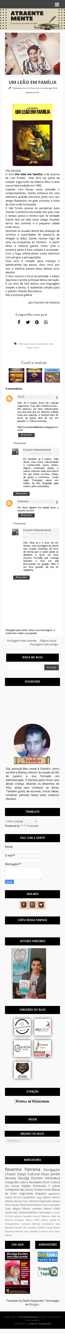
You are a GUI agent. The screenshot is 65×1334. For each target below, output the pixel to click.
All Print (9, 1216)
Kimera (56, 1201)
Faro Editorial (30, 1201)
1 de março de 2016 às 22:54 (37, 397)
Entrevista (39, 1186)
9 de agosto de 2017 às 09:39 (42, 502)
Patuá (23, 1204)
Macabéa (9, 1227)
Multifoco (33, 1212)
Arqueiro (40, 1193)
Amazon (18, 1216)
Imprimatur (45, 1201)
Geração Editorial (31, 1223)
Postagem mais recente (21, 640)
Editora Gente (48, 1219)
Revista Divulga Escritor (24, 1178)
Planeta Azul (22, 1231)
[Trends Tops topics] (48, 1275)
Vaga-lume (33, 347)
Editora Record (13, 1201)
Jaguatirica (54, 1193)
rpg (39, 1197)
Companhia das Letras (19, 1189)
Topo (56, 1328)
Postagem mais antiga (44, 644)
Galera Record (13, 1197)
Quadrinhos (29, 1197)
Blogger (34, 1304)
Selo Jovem (45, 1212)
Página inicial (48, 640)
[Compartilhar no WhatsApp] (46, 322)
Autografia (11, 1182)
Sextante (55, 1204)
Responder (26, 434)
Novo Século (12, 1204)
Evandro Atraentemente (32, 88)
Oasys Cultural (28, 1174)
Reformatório (34, 1204)
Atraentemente (29, 1316)
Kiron (46, 1182)
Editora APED (33, 1219)
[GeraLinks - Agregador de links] (48, 1261)
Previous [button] (2, 53)
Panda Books (53, 1227)
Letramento (48, 1223)
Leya (58, 1223)
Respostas (20, 443)
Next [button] (62, 53)
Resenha (13, 1169)
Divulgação (51, 1169)
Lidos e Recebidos (30, 1182)
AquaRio (27, 1216)
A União (56, 1212)
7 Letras (54, 1186)
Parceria (32, 1169)
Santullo (34, 1231)
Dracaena (19, 1219)
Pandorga (10, 1231)
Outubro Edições (37, 1227)
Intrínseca (52, 1178)
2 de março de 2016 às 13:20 (40, 453)
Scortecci (43, 1231)
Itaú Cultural (19, 1212)
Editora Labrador (32, 1208)
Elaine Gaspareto (41, 1323)
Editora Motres (51, 1197)
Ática (51, 1231)
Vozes (47, 1189)
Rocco (45, 1204)
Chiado (10, 1174)
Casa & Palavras (41, 1216)
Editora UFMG (52, 1208)
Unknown (23, 501)
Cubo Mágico (13, 1208)
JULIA (21, 396)
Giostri (8, 1212)
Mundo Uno (21, 1227)
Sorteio (38, 1189)
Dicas (45, 1174)
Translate (32, 826)
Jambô (55, 1174)
